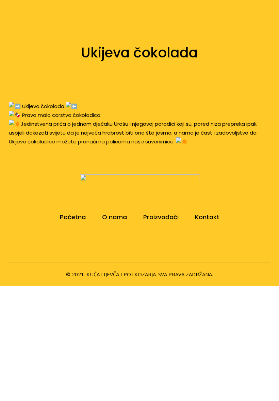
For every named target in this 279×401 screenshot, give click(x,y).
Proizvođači (161, 217)
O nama (114, 217)
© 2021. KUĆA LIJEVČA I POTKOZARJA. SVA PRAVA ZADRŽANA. (139, 274)
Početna (73, 217)
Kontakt (207, 217)
